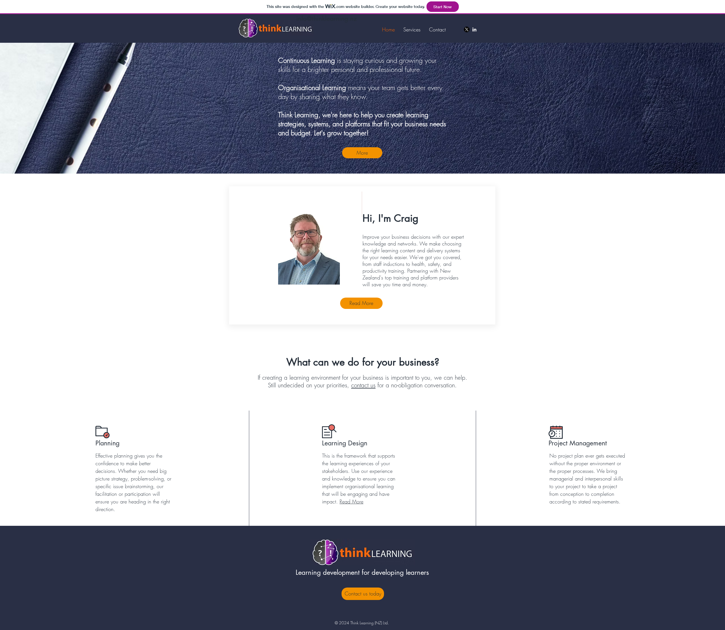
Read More (351, 501)
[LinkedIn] (474, 29)
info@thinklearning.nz (326, 18)
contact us (363, 385)
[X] (467, 29)
